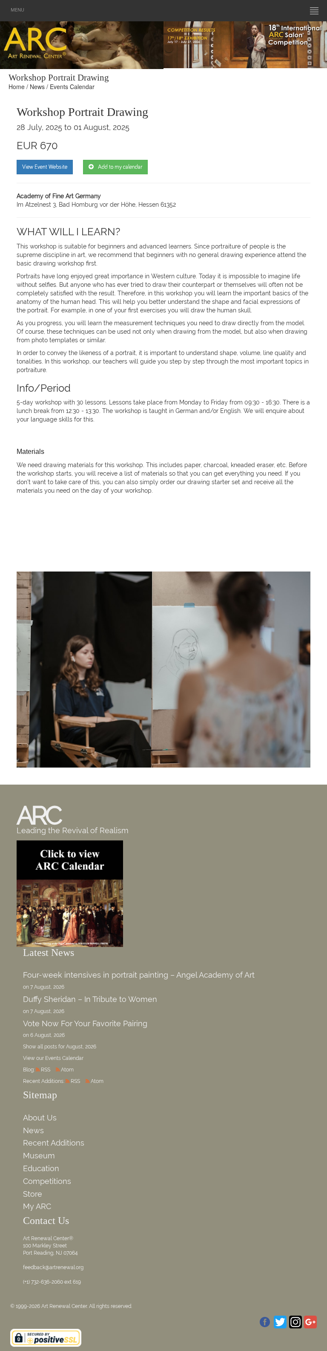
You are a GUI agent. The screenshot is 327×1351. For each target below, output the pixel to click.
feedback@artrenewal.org (53, 1267)
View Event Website (44, 167)
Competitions (47, 1181)
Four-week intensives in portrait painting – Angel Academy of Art (139, 974)
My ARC (37, 1206)
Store (32, 1193)
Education (41, 1168)
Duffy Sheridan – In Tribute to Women (90, 999)
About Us (40, 1117)
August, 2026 (81, 1047)
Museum (39, 1155)
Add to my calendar (120, 167)
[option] (245, 42)
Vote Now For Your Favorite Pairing (85, 1023)
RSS (45, 1070)
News (37, 86)
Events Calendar (72, 86)
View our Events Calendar (53, 1058)
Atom (67, 1070)
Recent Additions (53, 1142)
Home (17, 86)
